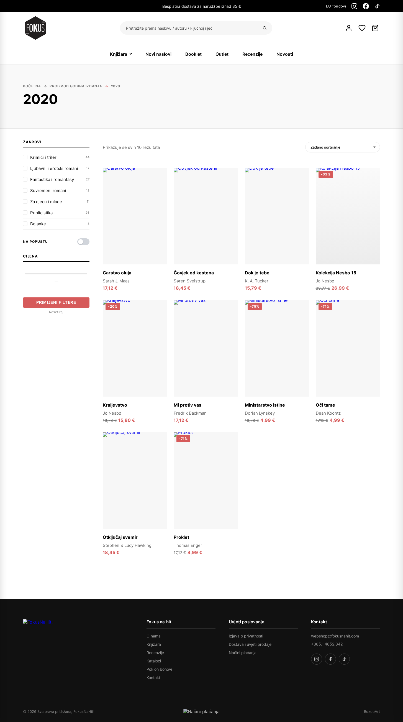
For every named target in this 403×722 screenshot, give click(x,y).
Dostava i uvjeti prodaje (250, 644)
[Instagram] (354, 6)
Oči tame (325, 405)
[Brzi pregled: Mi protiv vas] (230, 319)
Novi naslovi (158, 54)
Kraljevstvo (115, 405)
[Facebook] (366, 6)
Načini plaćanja (242, 652)
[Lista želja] (362, 28)
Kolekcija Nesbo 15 (336, 272)
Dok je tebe (257, 272)
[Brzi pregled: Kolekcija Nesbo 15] (372, 187)
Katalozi (154, 661)
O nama (154, 636)
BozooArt (372, 711)
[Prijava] (348, 28)
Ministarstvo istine (265, 405)
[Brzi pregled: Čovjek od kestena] (230, 187)
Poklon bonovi (159, 669)
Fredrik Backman (190, 413)
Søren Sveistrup (190, 281)
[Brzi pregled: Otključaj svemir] (159, 451)
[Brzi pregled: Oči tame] (372, 319)
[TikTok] (377, 6)
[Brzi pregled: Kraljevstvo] (159, 319)
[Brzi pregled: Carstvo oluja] (159, 187)
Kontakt (153, 677)
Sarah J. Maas (116, 281)
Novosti (284, 54)
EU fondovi (336, 6)
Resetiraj (56, 312)
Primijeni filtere (56, 302)
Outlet (222, 54)
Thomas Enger (188, 545)
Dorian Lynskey (260, 413)
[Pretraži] (264, 28)
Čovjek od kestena (194, 272)
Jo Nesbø (325, 281)
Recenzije (252, 54)
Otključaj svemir (120, 537)
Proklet (181, 537)
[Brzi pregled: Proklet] (230, 451)
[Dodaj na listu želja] (159, 175)
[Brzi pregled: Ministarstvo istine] (301, 319)
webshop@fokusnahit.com (335, 636)
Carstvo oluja (117, 272)
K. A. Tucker (256, 281)
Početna (32, 86)
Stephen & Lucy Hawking (127, 545)
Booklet (193, 54)
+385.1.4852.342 (327, 644)
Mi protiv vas (187, 405)
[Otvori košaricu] (375, 28)
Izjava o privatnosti (246, 636)
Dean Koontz (328, 413)
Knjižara (118, 54)
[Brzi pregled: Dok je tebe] (301, 187)
